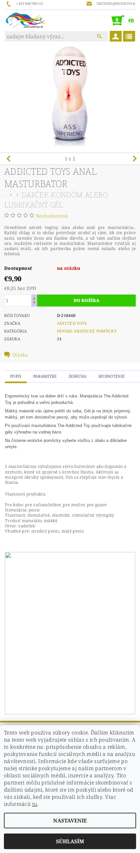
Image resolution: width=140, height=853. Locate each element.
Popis (15, 376)
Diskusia (78, 376)
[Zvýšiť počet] (34, 298)
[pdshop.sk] (26, 20)
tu (34, 804)
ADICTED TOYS (72, 323)
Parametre (45, 376)
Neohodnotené (52, 216)
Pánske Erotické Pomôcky (87, 331)
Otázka (20, 355)
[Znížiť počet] (34, 303)
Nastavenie (70, 820)
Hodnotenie (111, 376)
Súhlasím (70, 841)
